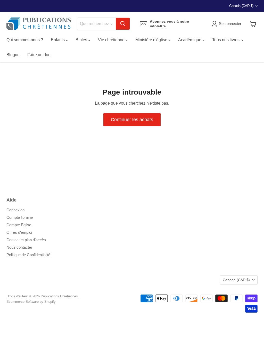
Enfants (58, 40)
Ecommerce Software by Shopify (31, 302)
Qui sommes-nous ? (24, 40)
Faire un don (39, 55)
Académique (190, 40)
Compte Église (18, 225)
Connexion (15, 210)
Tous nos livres (226, 40)
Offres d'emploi (19, 232)
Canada (241, 6)
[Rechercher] (123, 24)
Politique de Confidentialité (28, 255)
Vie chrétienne (112, 40)
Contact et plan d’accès (26, 240)
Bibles (82, 40)
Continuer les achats (132, 119)
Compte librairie (19, 217)
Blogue (13, 55)
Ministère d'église (151, 40)
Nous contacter (19, 247)
